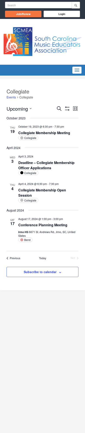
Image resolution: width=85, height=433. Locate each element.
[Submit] (76, 5)
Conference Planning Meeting (42, 224)
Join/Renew (28, 14)
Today (42, 258)
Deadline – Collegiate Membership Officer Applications (46, 165)
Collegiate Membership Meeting (44, 132)
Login (61, 14)
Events (11, 97)
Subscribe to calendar (40, 272)
